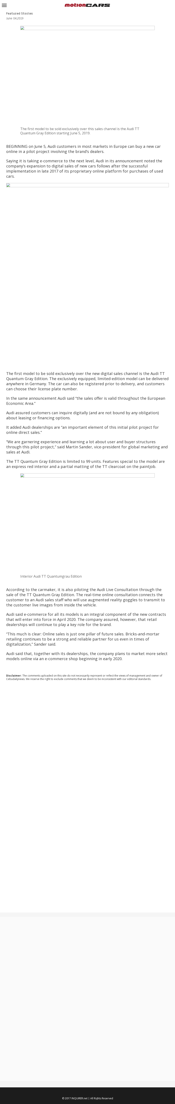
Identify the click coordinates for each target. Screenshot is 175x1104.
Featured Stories (19, 14)
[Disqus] (87, 742)
